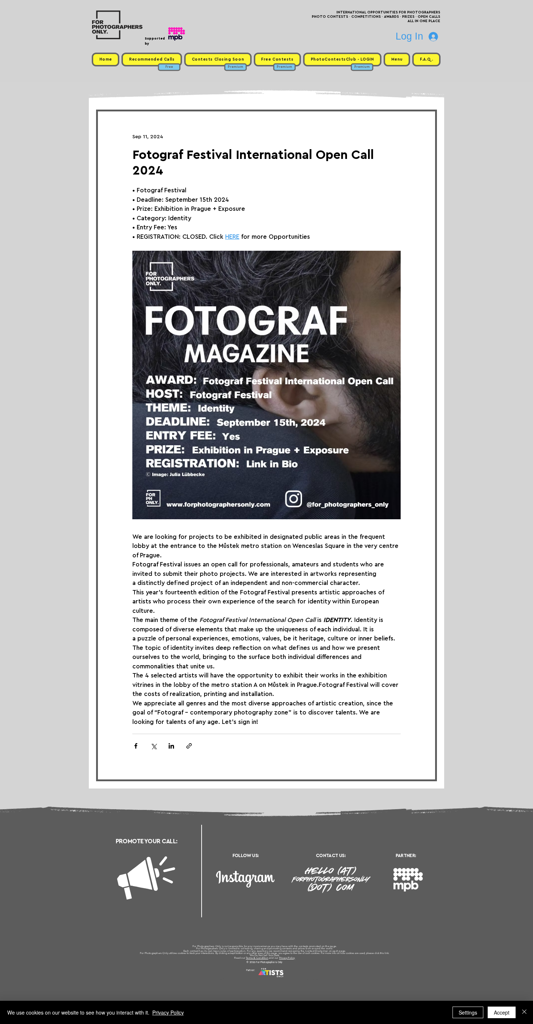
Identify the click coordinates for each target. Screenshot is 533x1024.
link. (387, 953)
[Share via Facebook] (135, 745)
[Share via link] (189, 745)
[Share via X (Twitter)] (153, 745)
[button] (397, 59)
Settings (468, 1012)
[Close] (524, 1012)
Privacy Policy (287, 957)
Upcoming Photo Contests (226, 979)
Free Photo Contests (255, 979)
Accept (501, 1012)
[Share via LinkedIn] (171, 745)
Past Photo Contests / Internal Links (290, 979)
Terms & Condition (257, 957)
